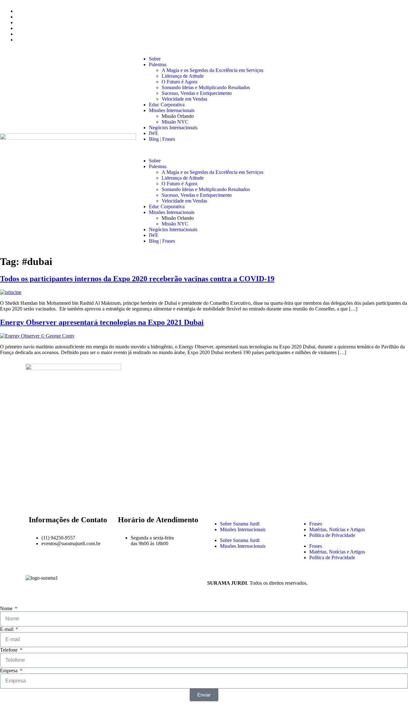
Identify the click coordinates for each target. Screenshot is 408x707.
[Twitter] (68, 497)
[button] (272, 150)
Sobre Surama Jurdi (239, 523)
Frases (315, 523)
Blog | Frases (162, 139)
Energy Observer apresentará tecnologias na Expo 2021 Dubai (102, 322)
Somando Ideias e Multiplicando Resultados (206, 87)
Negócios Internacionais (173, 127)
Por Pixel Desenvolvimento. (337, 583)
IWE (153, 133)
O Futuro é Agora (179, 81)
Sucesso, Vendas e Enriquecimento (197, 93)
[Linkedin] (85, 497)
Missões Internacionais (171, 110)
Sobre (155, 58)
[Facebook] (33, 497)
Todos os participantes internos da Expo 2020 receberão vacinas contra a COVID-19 (137, 279)
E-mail (7, 629)
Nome (7, 608)
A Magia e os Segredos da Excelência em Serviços (212, 70)
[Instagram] (51, 497)
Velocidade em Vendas (184, 99)
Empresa (9, 670)
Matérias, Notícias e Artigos (337, 529)
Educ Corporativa (167, 104)
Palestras (157, 64)
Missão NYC (175, 122)
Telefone (9, 650)
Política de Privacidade (332, 535)
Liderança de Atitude (183, 76)
